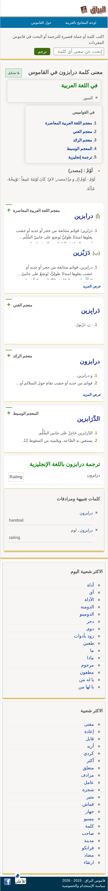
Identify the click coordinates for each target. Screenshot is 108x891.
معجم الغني (82, 131)
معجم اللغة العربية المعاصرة (68, 123)
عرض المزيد (92, 286)
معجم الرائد (82, 140)
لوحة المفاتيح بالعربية (80, 23)
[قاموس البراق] (93, 9)
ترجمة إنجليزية (80, 157)
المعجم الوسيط (79, 148)
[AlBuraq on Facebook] (7, 884)
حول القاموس (41, 23)
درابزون (86, 513)
